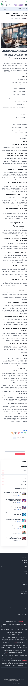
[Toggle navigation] (26, 5)
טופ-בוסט (24, 557)
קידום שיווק (8, 662)
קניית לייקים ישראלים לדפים (8, 637)
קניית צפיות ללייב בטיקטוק (19, 649)
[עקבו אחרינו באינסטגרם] (22, 615)
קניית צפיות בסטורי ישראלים (7, 626)
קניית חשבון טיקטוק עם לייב (21, 645)
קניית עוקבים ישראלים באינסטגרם (12, 621)
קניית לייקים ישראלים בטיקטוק (8, 647)
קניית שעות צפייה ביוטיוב (6, 655)
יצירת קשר (25, 584)
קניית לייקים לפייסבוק (22, 642)
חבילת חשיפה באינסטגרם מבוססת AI (14, 632)
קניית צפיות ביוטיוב (23, 655)
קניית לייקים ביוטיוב (15, 655)
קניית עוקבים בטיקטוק (20, 644)
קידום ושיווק (24, 660)
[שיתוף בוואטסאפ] (25, 433)
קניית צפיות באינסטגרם (19, 627)
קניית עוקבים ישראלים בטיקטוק (9, 645)
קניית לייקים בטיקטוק (13, 652)
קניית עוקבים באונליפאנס (18, 665)
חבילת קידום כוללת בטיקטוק (9, 650)
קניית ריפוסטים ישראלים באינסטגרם (19, 624)
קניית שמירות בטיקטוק (20, 650)
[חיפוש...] (9, 5)
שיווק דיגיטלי (8, 316)
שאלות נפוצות (24, 586)
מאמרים (19, 8)
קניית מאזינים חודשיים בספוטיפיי (17, 662)
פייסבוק (7, 636)
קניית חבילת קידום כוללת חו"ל (21, 629)
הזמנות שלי (24, 571)
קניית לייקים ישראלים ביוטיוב (20, 658)
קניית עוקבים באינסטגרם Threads (14, 634)
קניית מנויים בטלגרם (23, 663)
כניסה (2, 1)
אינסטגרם (21, 621)
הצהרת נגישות (24, 593)
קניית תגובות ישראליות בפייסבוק (11, 640)
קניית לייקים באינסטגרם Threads (16, 636)
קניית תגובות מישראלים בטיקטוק (20, 647)
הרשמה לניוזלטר (23, 603)
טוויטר (13, 658)
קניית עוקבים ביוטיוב (9, 653)
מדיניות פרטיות (24, 591)
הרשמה (6, 1)
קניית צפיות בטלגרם (14, 663)
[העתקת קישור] (15, 433)
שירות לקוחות (23, 582)
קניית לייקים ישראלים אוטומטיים (18, 631)
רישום (26, 578)
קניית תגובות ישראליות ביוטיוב (20, 657)
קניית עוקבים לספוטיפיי (6, 660)
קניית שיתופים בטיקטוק (9, 649)
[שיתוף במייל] (18, 433)
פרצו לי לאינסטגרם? (7, 631)
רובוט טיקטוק (20, 652)
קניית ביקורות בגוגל (6, 663)
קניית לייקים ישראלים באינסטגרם (14, 622)
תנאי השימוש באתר (23, 589)
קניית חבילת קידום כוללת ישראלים (7, 629)
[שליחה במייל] (19, 615)
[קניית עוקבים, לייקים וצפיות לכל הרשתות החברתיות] (18, 4)
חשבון (25, 566)
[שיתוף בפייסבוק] (22, 433)
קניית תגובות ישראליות (7, 624)
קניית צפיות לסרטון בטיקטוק (8, 642)
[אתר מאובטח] (14, 670)
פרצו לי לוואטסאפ (9, 665)
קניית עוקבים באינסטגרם (9, 627)
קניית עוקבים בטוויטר (7, 658)
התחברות (25, 575)
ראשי (24, 8)
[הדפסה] (12, 433)
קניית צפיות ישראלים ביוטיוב (18, 653)
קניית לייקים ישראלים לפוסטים (20, 637)
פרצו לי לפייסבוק (21, 640)
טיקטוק (15, 642)
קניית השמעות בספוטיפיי (16, 660)
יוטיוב (7, 652)
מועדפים (25, 573)
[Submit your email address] (25, 608)
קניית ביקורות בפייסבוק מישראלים (8, 639)
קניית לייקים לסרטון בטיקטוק (9, 644)
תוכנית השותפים (24, 560)
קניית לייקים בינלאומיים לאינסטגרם (20, 626)
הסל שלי (25, 569)
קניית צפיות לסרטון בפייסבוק (21, 639)
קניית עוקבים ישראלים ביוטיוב (8, 657)
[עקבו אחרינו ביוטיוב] (25, 615)
